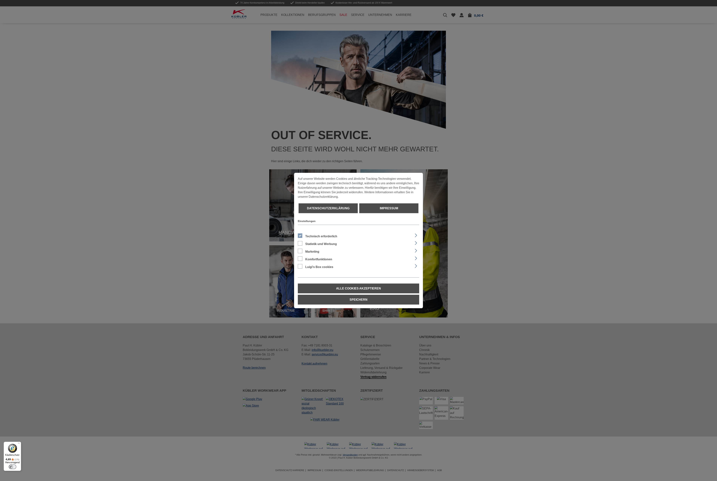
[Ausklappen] (416, 234)
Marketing (312, 251)
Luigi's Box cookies (319, 267)
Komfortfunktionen (318, 259)
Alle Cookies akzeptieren (358, 288)
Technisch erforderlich (321, 236)
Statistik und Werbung (321, 244)
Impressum (389, 208)
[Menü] (19, 444)
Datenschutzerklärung (328, 208)
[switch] (12, 467)
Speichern (358, 299)
